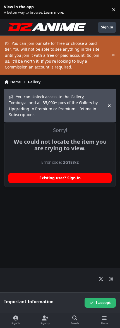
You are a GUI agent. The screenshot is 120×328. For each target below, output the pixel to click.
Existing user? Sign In (60, 177)
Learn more (10, 9)
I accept (103, 302)
